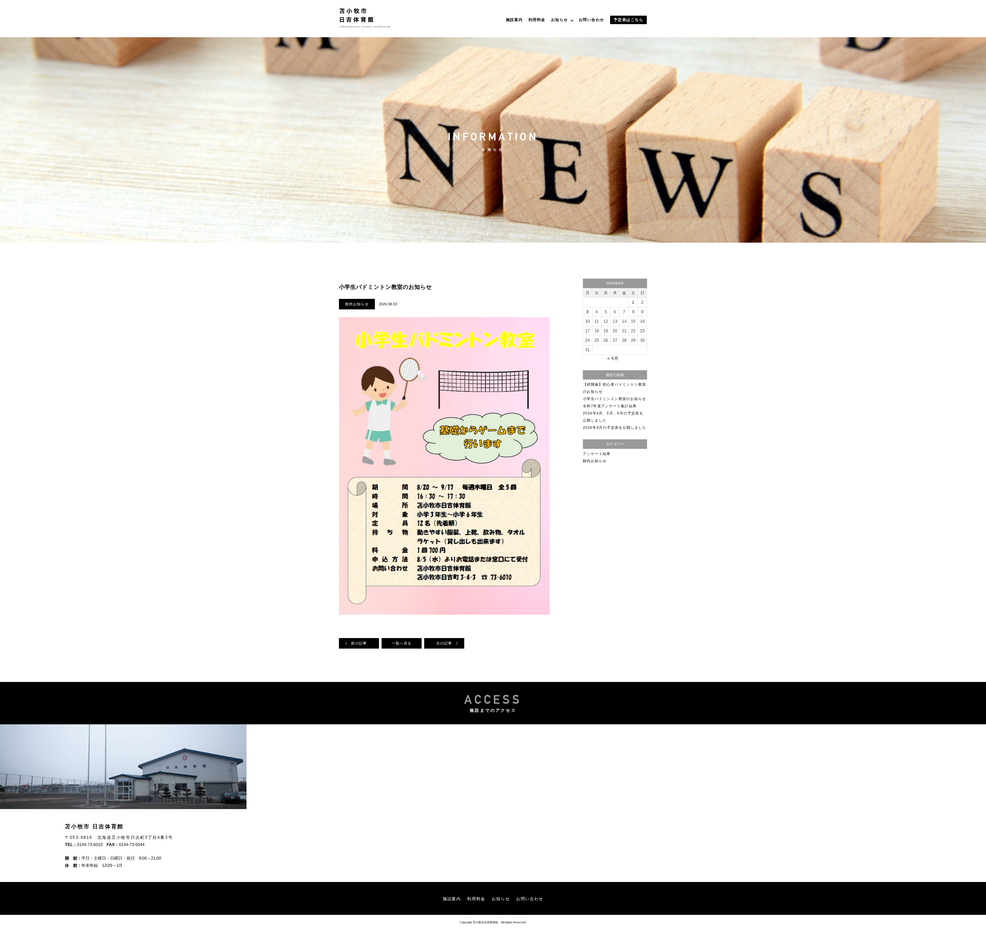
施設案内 (514, 19)
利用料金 (536, 19)
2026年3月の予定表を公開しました (614, 427)
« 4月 (613, 358)
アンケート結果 (597, 454)
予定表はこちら (628, 19)
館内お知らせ (357, 304)
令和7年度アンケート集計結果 (610, 406)
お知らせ (559, 19)
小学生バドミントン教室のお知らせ (614, 399)
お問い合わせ (591, 19)
